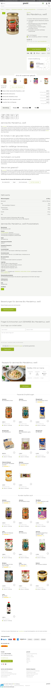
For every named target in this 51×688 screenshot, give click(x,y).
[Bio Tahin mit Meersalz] (46, 81)
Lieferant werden (30, 656)
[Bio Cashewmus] (25, 412)
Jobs (27, 662)
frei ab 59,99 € (31, 0)
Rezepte (15, 107)
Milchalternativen (30, 675)
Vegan (14, 182)
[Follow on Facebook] (2, 664)
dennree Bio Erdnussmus (9, 93)
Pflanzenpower (29, 676)
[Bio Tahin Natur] (25, 576)
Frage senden (7, 349)
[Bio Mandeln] (42, 444)
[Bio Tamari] (8, 608)
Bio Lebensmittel (6, 182)
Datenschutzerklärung (19, 685)
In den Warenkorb (36, 49)
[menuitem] (46, 3)
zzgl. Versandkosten (42, 41)
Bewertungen (26, 107)
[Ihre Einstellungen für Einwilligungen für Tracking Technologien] (8, 687)
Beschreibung (6, 107)
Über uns (28, 661)
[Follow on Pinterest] (4, 664)
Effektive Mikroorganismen (32, 673)
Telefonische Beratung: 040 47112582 (11, 0)
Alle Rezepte (25, 386)
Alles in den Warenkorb (17, 87)
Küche (47, 130)
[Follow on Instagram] (6, 664)
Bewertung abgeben (8, 309)
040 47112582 (8, 653)
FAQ (36, 107)
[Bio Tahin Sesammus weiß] (36, 81)
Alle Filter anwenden (34, 182)
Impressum (27, 685)
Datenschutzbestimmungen (15, 346)
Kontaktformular (4, 657)
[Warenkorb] (49, 3)
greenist (4, 170)
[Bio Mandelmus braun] (25, 81)
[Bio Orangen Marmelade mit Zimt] (8, 475)
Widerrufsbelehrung (5, 675)
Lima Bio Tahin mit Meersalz (9, 102)
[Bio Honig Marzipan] (25, 475)
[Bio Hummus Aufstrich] (42, 576)
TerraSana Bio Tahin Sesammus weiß (11, 99)
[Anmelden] (46, 3)
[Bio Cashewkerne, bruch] (42, 412)
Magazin (28, 658)
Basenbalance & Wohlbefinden (33, 670)
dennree (29, 12)
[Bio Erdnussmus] (15, 81)
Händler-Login (29, 655)
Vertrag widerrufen (6, 661)
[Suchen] (49, 6)
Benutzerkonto (4, 676)
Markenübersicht (4, 670)
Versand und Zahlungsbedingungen (8, 673)
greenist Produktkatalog (31, 653)
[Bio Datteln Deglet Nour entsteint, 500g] (42, 545)
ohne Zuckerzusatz (23, 182)
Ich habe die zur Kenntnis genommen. (18, 346)
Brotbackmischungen (31, 672)
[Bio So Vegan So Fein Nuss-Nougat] (8, 576)
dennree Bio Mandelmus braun (10, 96)
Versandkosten (21, 631)
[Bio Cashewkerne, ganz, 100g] (25, 444)
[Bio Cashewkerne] (8, 444)
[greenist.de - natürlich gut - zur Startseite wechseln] (25, 3)
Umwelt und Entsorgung (6, 672)
